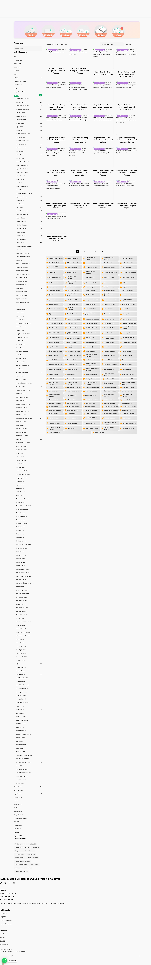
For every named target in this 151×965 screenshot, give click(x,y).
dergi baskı (35, 847)
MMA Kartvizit (71, 374)
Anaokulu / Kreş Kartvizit (109, 258)
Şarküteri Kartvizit (109, 403)
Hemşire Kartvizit (109, 338)
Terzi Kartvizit (127, 418)
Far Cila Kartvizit (109, 319)
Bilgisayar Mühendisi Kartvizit (74, 282)
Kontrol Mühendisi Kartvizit (91, 355)
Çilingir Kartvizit (53, 295)
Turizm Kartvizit (90, 423)
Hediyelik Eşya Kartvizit (90, 338)
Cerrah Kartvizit (90, 290)
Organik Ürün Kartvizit (74, 387)
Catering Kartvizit (109, 287)
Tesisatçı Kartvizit (54, 423)
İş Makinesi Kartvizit (111, 347)
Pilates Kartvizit (54, 399)
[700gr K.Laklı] (100, 26)
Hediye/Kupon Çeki (19, 92)
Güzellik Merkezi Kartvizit (72, 333)
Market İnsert (17, 804)
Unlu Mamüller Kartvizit (129, 423)
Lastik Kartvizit (90, 359)
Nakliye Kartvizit (91, 379)
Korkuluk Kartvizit (109, 355)
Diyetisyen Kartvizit (54, 304)
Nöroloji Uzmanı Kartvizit (53, 383)
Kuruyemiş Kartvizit (21, 478)
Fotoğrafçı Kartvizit (91, 323)
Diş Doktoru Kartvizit (21, 277)
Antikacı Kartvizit (128, 258)
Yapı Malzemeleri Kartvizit (109, 428)
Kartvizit (16, 95)
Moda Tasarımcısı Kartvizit (109, 374)
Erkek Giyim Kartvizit (74, 319)
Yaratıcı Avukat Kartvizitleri (22, 868)
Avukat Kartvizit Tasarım (22, 847)
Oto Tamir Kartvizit (54, 391)
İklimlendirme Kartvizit (129, 342)
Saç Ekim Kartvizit (72, 403)
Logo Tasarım (18, 797)
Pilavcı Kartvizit (71, 399)
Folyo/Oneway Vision (20, 81)
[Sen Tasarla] (118, 26)
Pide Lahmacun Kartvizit (127, 395)
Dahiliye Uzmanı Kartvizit (72, 300)
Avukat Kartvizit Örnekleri (23, 140)
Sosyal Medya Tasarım (20, 815)
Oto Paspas (17, 808)
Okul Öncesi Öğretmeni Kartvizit (129, 383)
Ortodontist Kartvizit (110, 387)
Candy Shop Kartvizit (92, 287)
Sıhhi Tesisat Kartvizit (73, 406)
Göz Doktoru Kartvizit (74, 327)
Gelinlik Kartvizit (109, 323)
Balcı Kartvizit (127, 267)
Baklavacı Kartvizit (109, 267)
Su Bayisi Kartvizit (91, 410)
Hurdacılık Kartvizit (91, 342)
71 (95, 251)
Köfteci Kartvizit (20, 467)
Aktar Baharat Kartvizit (22, 105)
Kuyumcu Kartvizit (72, 359)
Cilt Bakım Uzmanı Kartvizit (72, 294)
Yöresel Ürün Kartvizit (129, 428)
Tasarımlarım (4, 944)
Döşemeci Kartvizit (54, 308)
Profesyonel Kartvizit (21, 864)
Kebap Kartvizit (90, 351)
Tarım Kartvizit (72, 413)
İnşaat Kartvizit (53, 347)
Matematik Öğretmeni (22, 523)
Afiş (15, 56)
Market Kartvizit (72, 369)
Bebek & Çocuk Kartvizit (71, 277)
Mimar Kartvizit (53, 374)
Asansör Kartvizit (91, 263)
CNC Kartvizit (90, 295)
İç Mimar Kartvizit (109, 342)
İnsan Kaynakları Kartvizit (73, 346)
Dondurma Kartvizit (109, 304)
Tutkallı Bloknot (18, 822)
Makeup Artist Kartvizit (55, 364)
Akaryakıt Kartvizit (72, 258)
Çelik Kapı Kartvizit (54, 290)
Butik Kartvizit (127, 282)
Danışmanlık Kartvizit (92, 300)
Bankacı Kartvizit (72, 272)
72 (98, 251)
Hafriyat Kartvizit (91, 333)
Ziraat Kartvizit (99, 432)
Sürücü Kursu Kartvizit (111, 410)
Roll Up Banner (18, 811)
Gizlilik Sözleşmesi (6, 920)
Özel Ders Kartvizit (91, 391)
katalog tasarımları (32, 857)
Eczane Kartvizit (108, 308)
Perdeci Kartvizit (72, 395)
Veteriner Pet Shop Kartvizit (54, 428)
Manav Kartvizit (127, 364)
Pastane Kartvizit (127, 391)
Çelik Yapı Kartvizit (73, 290)
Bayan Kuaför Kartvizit (55, 277)
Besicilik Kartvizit (109, 277)
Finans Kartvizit (127, 319)
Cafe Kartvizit (53, 287)
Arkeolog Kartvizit (72, 263)
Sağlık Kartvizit (90, 403)
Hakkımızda (3, 913)
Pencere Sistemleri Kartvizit (54, 395)
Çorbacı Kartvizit (54, 300)
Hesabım (3, 934)
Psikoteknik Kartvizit (92, 399)
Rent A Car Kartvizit (128, 399)
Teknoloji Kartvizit (128, 413)
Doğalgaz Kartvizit (72, 304)
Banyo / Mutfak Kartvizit (90, 272)
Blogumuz (3, 917)
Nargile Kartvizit (109, 379)
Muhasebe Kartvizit (128, 374)
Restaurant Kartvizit (55, 403)
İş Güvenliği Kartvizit (92, 347)
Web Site (16, 832)
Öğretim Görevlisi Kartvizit (91, 383)
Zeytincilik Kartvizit (54, 432)
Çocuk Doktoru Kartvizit (108, 294)
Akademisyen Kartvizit (56, 258)
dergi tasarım (29, 851)
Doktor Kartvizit (90, 304)
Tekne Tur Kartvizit (91, 413)
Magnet (16, 801)
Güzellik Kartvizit (54, 333)
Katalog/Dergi (18, 787)
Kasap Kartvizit (127, 347)
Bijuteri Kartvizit (53, 282)
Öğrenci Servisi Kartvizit (72, 383)
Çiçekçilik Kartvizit (109, 290)
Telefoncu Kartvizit (72, 418)
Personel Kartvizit (90, 395)
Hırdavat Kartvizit (54, 342)
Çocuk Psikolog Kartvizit (127, 294)
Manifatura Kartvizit (55, 369)
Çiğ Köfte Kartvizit (128, 290)
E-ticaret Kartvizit (91, 308)
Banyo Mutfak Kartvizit (22, 162)
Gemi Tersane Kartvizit (129, 323)
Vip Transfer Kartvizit (92, 428)
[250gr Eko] (30, 26)
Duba (15, 74)
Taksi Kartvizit (53, 413)
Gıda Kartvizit (53, 327)
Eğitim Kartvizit (127, 308)
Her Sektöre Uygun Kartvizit (128, 338)
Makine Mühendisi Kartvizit (91, 364)
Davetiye (16, 70)
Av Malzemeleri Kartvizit (53, 267)
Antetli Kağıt (17, 63)
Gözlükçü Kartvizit (91, 327)
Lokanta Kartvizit (127, 359)
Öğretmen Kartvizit (109, 383)
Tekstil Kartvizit (54, 418)
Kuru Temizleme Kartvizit (23, 474)
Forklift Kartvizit (72, 323)
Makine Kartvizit (72, 364)
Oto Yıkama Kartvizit (74, 391)
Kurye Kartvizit (20, 481)
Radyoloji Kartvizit (109, 399)
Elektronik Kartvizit (109, 314)
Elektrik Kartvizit (72, 314)
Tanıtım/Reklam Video (20, 818)
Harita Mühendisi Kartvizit (54, 338)
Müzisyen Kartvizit (72, 379)
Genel (15, 88)
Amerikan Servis (18, 60)
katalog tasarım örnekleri (22, 861)
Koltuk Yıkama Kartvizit (22, 471)
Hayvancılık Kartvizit (73, 338)
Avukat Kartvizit (72, 267)
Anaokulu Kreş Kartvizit (22, 109)
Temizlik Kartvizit (110, 418)
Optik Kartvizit (53, 387)
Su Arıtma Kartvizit (72, 410)
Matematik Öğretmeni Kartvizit (92, 369)
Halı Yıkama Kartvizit (110, 333)
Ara (39, 48)
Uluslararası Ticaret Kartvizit (110, 423)
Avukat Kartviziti (31, 844)
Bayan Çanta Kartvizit (110, 272)
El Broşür (16, 77)
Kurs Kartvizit (53, 359)
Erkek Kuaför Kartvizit (92, 319)
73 (102, 251)
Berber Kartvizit (90, 277)
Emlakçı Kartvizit (128, 314)
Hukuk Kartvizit (71, 342)
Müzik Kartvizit (53, 379)
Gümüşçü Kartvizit (109, 327)
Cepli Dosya (17, 67)
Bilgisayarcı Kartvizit (92, 282)
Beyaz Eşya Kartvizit (129, 277)
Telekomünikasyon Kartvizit (91, 418)
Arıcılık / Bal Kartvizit (55, 263)
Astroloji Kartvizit (128, 263)
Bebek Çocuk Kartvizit (22, 176)
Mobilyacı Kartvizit (91, 374)
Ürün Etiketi (17, 829)
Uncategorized (18, 825)
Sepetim (2, 937)
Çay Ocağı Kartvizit (128, 287)
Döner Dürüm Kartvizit (128, 304)
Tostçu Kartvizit (72, 423)
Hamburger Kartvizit (128, 333)
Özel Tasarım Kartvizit (21, 871)
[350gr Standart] (65, 26)
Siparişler (3, 941)
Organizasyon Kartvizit (92, 387)
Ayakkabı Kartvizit (91, 267)
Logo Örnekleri (18, 794)
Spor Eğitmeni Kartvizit (111, 406)
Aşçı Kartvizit (108, 263)
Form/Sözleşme (18, 84)
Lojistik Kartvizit (109, 359)
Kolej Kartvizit (53, 355)
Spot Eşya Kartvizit (55, 410)
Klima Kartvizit (127, 351)
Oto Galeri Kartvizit (128, 387)
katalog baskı (31, 854)
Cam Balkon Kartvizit (73, 287)
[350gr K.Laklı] (48, 26)
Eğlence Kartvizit (54, 314)
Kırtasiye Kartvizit (109, 351)
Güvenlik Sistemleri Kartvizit (128, 327)
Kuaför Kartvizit (127, 355)
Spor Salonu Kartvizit (129, 406)
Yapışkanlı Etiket (18, 836)
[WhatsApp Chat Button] (4, 960)
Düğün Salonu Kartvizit (72, 308)
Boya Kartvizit (108, 282)
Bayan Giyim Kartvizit (129, 272)
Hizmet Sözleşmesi (6, 924)
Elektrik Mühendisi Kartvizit (90, 313)
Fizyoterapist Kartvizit (55, 323)
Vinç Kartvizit (71, 428)
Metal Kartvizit (127, 369)
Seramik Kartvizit (127, 403)
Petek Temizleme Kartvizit (109, 395)
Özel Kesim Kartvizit (110, 391)
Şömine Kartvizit (90, 406)
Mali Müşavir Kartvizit (110, 364)
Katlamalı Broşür (18, 790)
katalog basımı (19, 857)
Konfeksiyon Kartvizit (74, 355)
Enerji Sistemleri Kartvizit (54, 319)
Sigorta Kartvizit (53, 406)
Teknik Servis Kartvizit (110, 413)
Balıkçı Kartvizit (53, 272)
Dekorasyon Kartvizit (111, 300)
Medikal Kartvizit (109, 369)
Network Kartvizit (128, 379)
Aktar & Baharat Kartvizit (90, 258)
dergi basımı (19, 851)
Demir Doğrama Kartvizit (127, 300)
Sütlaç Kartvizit (126, 410)
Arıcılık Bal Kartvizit (21, 116)
